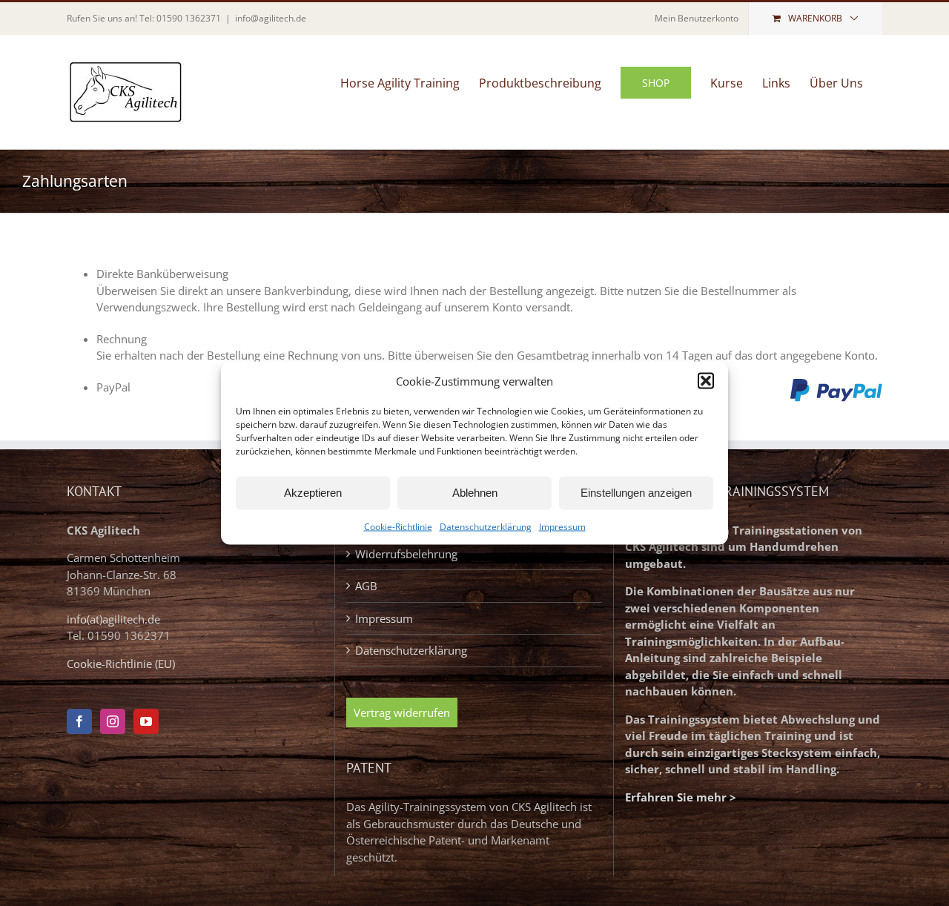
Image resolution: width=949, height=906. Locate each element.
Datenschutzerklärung (486, 526)
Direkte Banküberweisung (162, 273)
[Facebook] (79, 721)
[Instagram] (112, 721)
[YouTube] (146, 721)
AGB (366, 585)
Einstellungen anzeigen (636, 492)
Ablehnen (474, 492)
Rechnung (121, 338)
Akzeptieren (313, 492)
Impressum (562, 526)
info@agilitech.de (270, 18)
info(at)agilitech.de (113, 619)
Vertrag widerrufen (402, 712)
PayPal (113, 387)
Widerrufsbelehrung (406, 553)
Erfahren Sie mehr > (680, 797)
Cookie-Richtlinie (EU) (121, 663)
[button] (705, 381)
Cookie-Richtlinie (398, 526)
